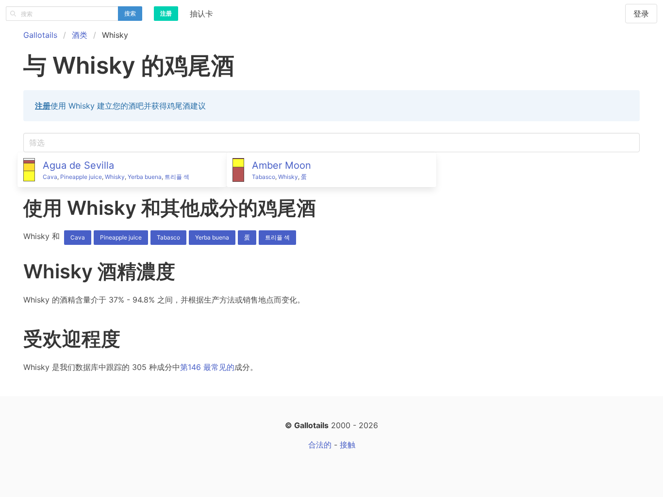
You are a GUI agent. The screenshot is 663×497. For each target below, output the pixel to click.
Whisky (115, 176)
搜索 (130, 13)
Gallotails (40, 35)
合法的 (320, 444)
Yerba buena (145, 176)
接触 (347, 444)
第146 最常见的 (207, 367)
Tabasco (263, 176)
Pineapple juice (81, 176)
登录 (641, 13)
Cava (50, 176)
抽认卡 (201, 13)
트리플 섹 (177, 176)
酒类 (79, 35)
